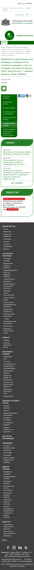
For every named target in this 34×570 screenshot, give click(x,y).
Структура (7, 239)
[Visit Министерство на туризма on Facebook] (20, 98)
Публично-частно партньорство (8, 293)
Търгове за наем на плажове (9, 124)
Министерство (8, 226)
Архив (6, 319)
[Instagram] (14, 548)
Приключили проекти (8, 372)
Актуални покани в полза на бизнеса (9, 448)
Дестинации (8, 326)
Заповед (4, 83)
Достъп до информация (8, 437)
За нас (5, 229)
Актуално (6, 361)
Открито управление (7, 245)
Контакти (28, 8)
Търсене (5, 8)
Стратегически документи (8, 280)
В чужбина (7, 455)
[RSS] (26, 548)
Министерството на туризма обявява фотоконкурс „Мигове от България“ (17, 153)
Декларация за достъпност (12, 559)
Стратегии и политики (7, 255)
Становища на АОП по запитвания (9, 113)
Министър (7, 232)
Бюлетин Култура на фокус (7, 345)
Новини (5, 337)
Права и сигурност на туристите (8, 429)
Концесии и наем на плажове (9, 118)
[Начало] (17, 27)
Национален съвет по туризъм (8, 265)
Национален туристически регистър (8, 526)
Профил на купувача (6, 97)
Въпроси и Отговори (7, 419)
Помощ (22, 8)
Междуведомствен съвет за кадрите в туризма (9, 273)
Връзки (6, 249)
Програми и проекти (7, 353)
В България (7, 453)
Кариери (5, 10)
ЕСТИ (4, 540)
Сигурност (28, 559)
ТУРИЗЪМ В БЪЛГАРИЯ (24, 36)
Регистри (6, 522)
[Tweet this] (23, 98)
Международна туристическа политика (9, 286)
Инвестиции (8, 396)
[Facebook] (8, 548)
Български (23, 3)
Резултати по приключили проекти (8, 384)
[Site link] (10, 41)
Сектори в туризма (7, 259)
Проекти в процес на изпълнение (7, 378)
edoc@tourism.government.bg (19, 556)
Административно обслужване (9, 414)
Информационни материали (9, 322)
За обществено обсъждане (9, 315)
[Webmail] (27, 14)
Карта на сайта (14, 8)
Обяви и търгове (11, 47)
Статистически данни (8, 299)
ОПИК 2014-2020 (7, 358)
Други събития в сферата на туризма (8, 460)
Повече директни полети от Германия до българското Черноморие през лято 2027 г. (14, 162)
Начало (3, 47)
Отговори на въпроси (8, 424)
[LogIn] (30, 14)
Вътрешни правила (9, 108)
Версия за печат (4, 88)
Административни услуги (9, 402)
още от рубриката (17, 183)
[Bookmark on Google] (27, 98)
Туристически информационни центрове (9, 304)
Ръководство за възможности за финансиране (9, 366)
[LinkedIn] (20, 548)
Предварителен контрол (8, 103)
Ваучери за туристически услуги (8, 331)
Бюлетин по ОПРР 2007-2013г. (7, 391)
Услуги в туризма (6, 407)
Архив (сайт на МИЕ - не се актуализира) (17, 561)
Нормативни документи (8, 310)
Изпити (6, 410)
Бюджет (6, 242)
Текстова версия (19, 14)
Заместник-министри (7, 235)
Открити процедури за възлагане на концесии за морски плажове (9, 132)
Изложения (7, 443)
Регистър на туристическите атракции (9, 533)
